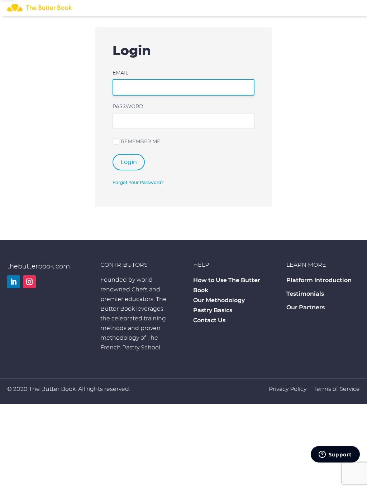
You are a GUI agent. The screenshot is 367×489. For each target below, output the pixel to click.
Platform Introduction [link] (319, 280)
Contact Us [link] (209, 320)
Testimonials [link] (305, 293)
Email (120, 73)
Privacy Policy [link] (287, 389)
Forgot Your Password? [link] (138, 182)
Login (128, 162)
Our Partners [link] (305, 307)
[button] (13, 281)
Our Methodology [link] (219, 300)
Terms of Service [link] (337, 389)
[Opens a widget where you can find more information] (335, 455)
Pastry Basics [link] (212, 310)
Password (128, 106)
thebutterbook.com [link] (38, 266)
